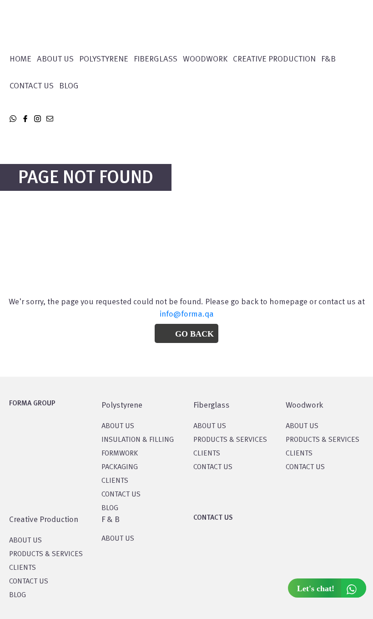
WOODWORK (205, 59)
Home (20, 59)
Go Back (194, 333)
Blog (69, 86)
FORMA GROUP (32, 403)
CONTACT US (121, 494)
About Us (55, 59)
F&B (328, 59)
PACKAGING (119, 467)
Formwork (119, 453)
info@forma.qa (187, 314)
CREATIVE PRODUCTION (274, 59)
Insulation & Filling (137, 440)
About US (117, 426)
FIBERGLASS (155, 59)
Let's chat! (315, 588)
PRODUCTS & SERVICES (230, 440)
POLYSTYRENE (103, 59)
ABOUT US (117, 538)
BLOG (109, 508)
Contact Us (32, 86)
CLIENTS (114, 481)
